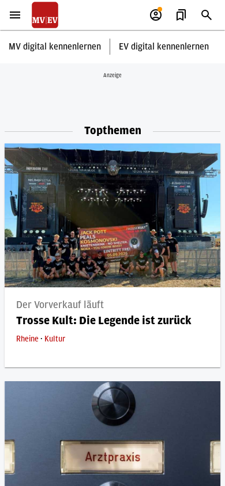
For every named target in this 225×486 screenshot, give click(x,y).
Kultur (54, 339)
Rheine (28, 339)
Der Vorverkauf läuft (60, 305)
